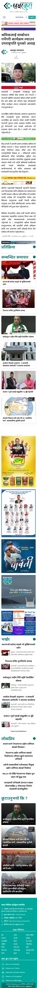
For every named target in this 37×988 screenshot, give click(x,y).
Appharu (29, 986)
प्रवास (2, 953)
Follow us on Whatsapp (13, 980)
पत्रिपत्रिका (29, 944)
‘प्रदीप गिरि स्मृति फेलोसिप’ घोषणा (18, 337)
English (32, 17)
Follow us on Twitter (12, 968)
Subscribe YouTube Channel (15, 972)
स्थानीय (16, 938)
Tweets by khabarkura (18, 731)
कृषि (27, 947)
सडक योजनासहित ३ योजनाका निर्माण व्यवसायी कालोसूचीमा (18, 785)
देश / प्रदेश (29, 941)
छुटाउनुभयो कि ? (14, 798)
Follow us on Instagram (13, 976)
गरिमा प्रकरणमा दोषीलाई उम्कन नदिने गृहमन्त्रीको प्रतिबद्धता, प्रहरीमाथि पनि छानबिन (16, 888)
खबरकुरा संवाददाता (17, 50)
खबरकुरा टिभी (30, 950)
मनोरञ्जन (16, 947)
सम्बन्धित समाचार (14, 257)
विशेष (3, 947)
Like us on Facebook (12, 964)
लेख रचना (4, 950)
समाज (27, 953)
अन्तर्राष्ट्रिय (4, 941)
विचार (15, 941)
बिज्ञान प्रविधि (29, 935)
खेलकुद (28, 938)
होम (2, 935)
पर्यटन (15, 935)
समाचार (3, 938)
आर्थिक (3, 944)
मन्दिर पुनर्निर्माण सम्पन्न (14, 310)
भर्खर (5, 639)
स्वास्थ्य (16, 944)
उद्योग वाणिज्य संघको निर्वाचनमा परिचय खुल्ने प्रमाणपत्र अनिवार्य (18, 755)
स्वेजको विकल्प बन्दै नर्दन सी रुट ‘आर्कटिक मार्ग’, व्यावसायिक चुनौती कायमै (17, 842)
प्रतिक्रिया (8, 247)
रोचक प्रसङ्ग (17, 950)
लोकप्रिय (7, 739)
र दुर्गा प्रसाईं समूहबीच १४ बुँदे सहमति (18, 392)
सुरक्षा (15, 953)
